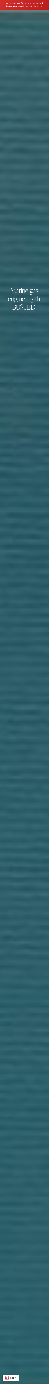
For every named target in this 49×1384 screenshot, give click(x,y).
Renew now (11, 6)
